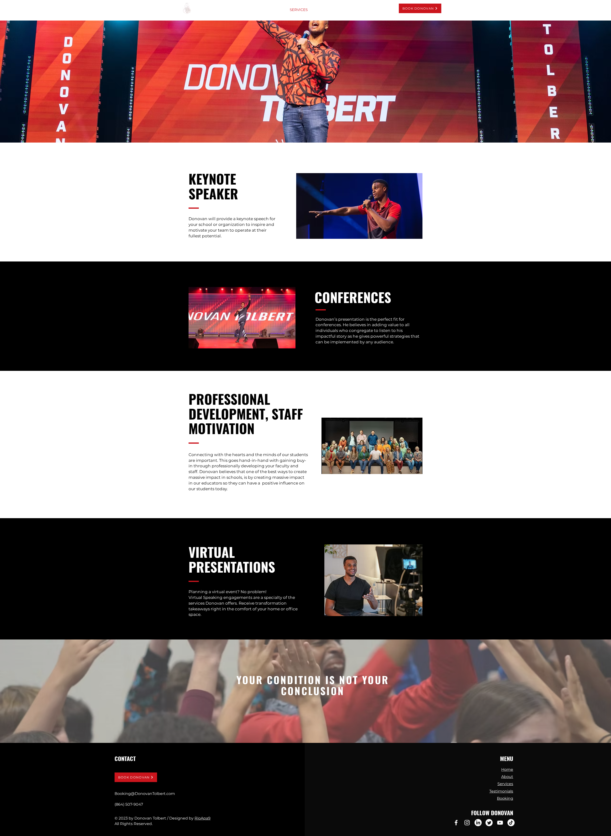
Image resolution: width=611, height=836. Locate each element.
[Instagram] (467, 822)
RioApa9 (203, 818)
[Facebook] (456, 822)
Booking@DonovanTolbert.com (145, 793)
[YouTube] (500, 822)
